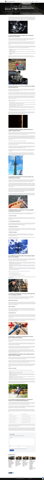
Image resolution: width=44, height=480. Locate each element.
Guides (15, 11)
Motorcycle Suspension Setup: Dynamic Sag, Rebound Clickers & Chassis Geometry (11, 463)
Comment (11, 437)
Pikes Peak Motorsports (8, 11)
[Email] (13, 473)
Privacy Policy (29, 478)
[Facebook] (9, 473)
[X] (11, 473)
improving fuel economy (25, 268)
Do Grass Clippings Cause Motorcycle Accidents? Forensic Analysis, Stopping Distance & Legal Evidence (32, 465)
